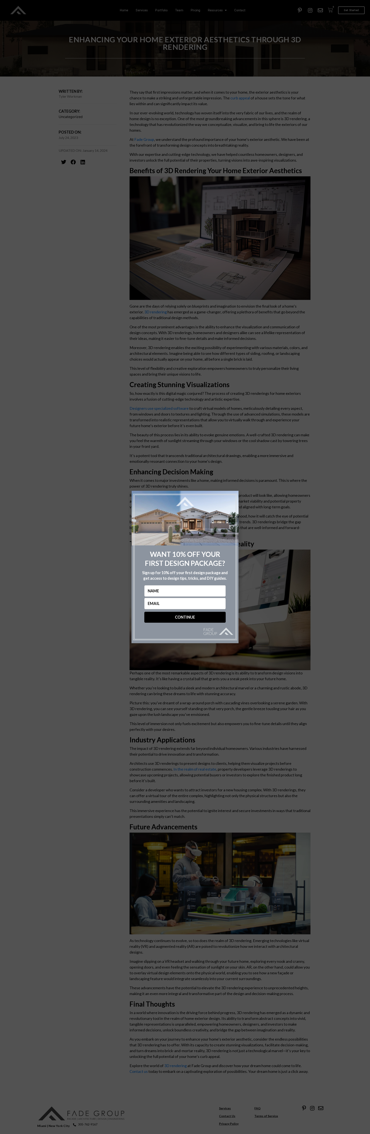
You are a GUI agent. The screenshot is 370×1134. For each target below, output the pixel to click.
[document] (185, 567)
